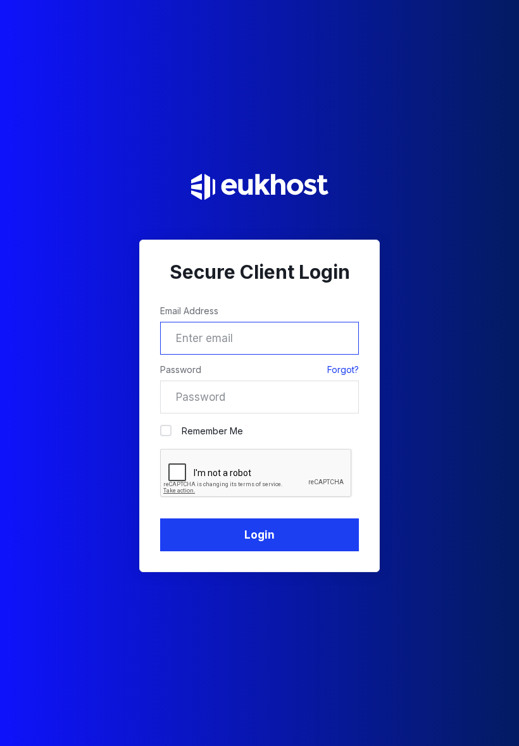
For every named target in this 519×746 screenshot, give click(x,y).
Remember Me (212, 430)
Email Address (189, 310)
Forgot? (343, 369)
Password (180, 369)
